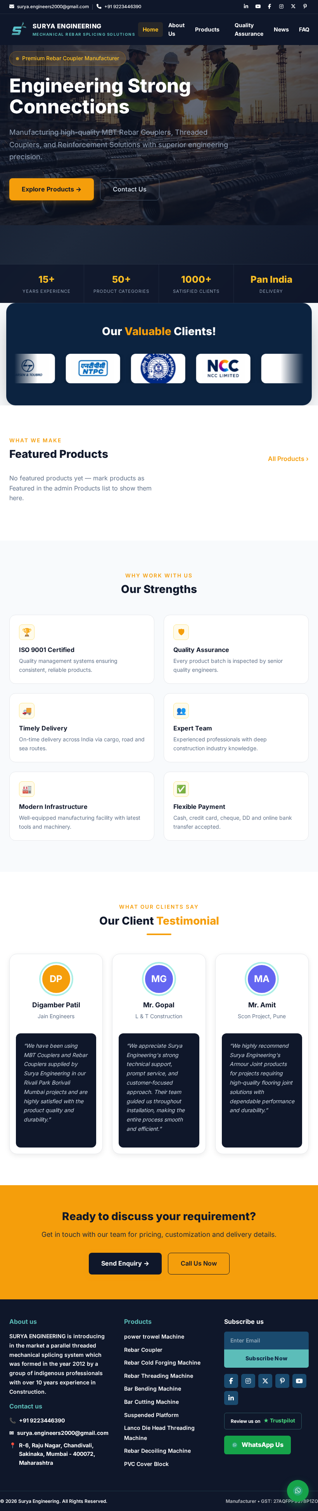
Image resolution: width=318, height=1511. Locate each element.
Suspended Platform (151, 1415)
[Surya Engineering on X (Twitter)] (293, 6)
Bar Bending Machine (152, 1388)
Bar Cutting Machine (151, 1401)
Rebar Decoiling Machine (157, 1450)
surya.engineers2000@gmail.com (63, 1432)
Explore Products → (51, 189)
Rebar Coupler (143, 1349)
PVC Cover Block (146, 1464)
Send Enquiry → (125, 1263)
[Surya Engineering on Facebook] (269, 6)
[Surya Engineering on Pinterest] (305, 6)
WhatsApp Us (262, 1444)
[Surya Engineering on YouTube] (257, 6)
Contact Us (130, 189)
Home (150, 29)
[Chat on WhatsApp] (298, 1491)
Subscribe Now (266, 1358)
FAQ (304, 29)
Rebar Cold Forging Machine (162, 1362)
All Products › (288, 459)
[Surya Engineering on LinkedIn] (246, 6)
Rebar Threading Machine (158, 1375)
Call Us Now (199, 1263)
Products (207, 29)
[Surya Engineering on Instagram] (281, 6)
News (281, 29)
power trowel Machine (154, 1336)
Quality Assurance (249, 29)
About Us (176, 29)
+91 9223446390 (42, 1420)
